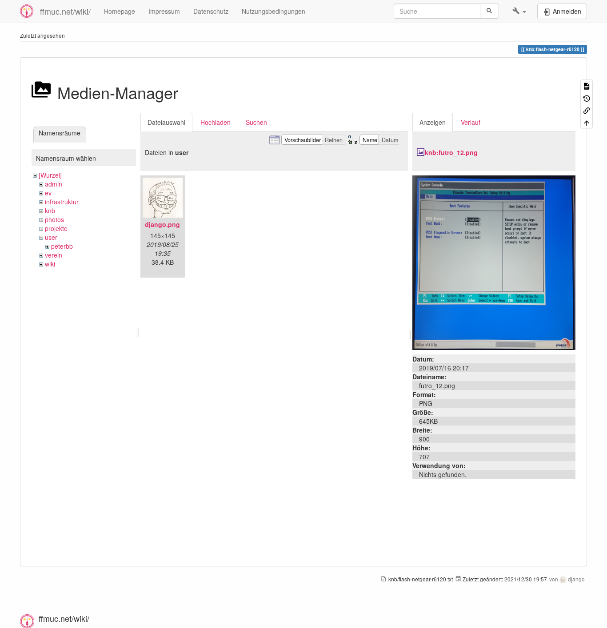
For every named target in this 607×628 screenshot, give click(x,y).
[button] (519, 11)
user (51, 237)
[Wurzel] (50, 175)
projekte (56, 228)
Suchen (256, 122)
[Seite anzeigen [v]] (586, 85)
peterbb (62, 246)
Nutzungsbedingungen (273, 11)
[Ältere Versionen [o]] (586, 97)
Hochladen (215, 122)
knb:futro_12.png (451, 152)
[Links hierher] (586, 109)
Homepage (119, 11)
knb (50, 210)
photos (54, 219)
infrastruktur (62, 201)
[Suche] (489, 11)
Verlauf (470, 122)
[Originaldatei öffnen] (493, 261)
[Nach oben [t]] (586, 121)
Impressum (164, 11)
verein (53, 254)
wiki (50, 263)
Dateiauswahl (166, 122)
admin (53, 183)
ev (48, 192)
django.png (162, 224)
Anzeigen (432, 122)
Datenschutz (210, 11)
